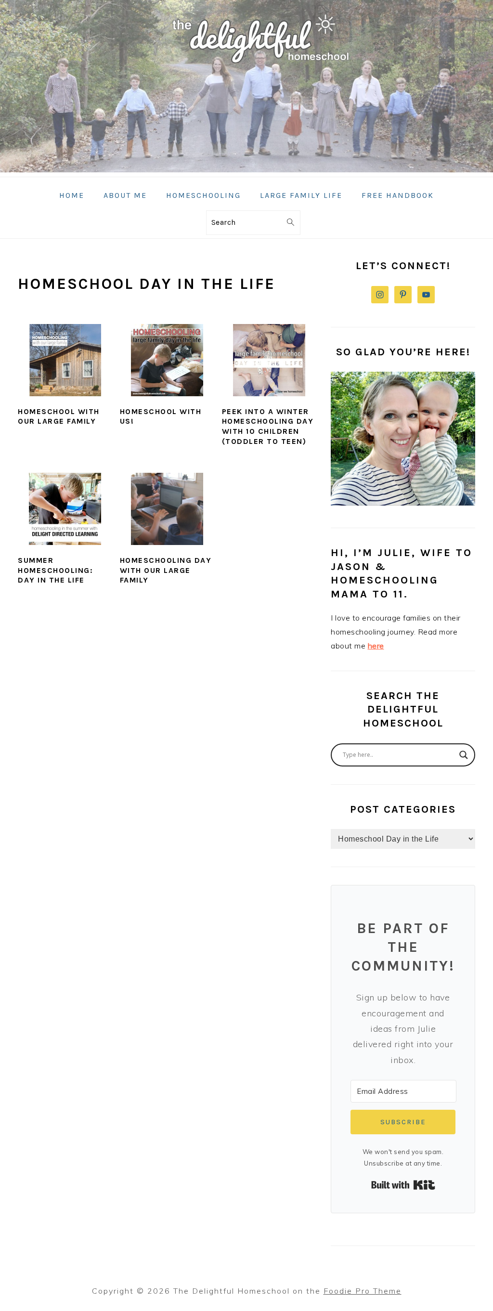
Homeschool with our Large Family (59, 416)
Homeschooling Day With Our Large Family (166, 570)
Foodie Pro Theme (363, 1291)
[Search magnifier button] (463, 755)
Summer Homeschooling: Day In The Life (55, 570)
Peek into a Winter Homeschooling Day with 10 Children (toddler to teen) (268, 426)
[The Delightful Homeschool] (246, 169)
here (376, 645)
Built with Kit (403, 1185)
